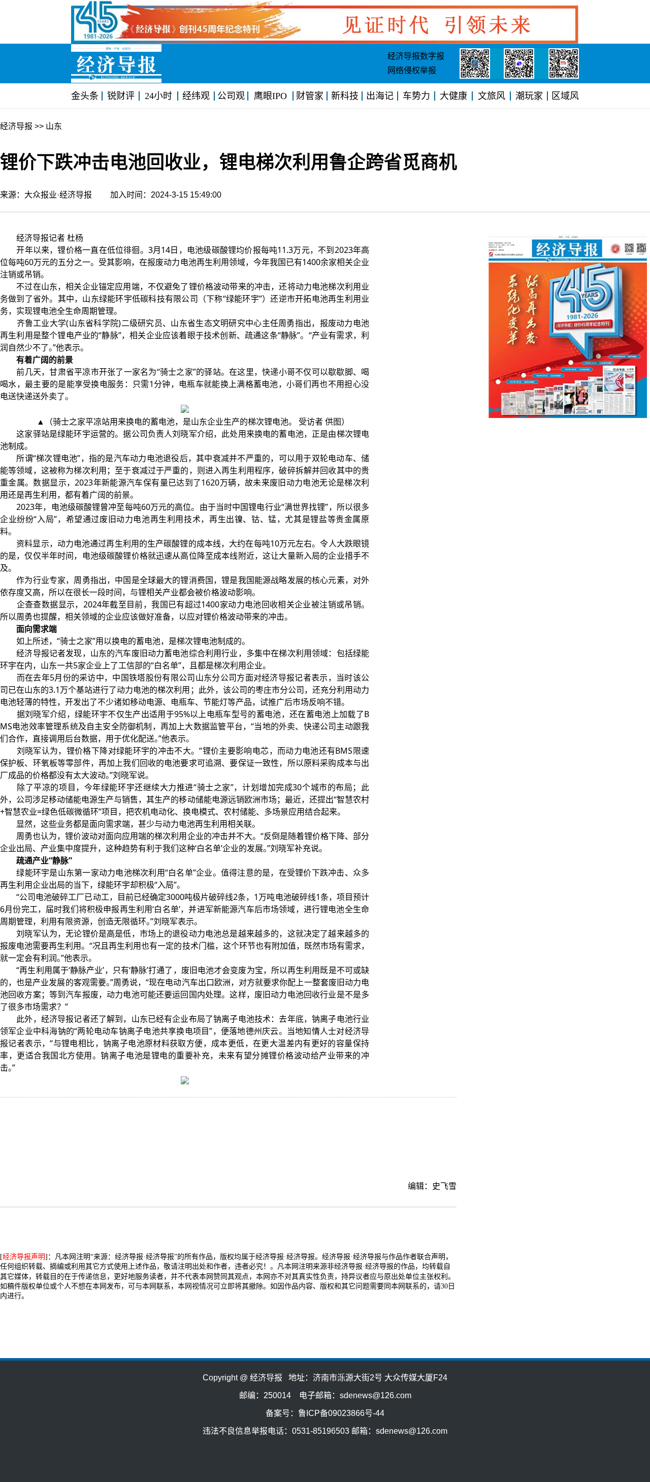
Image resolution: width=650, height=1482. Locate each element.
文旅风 (491, 96)
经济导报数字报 (415, 56)
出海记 (380, 96)
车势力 (416, 96)
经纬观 (196, 96)
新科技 (345, 96)
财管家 (309, 96)
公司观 (231, 96)
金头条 (85, 96)
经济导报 (16, 126)
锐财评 (121, 96)
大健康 (453, 96)
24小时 (158, 96)
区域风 (565, 96)
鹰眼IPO (270, 96)
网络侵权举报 (411, 70)
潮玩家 (529, 96)
